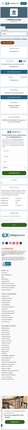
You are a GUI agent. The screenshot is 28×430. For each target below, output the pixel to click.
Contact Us (4, 272)
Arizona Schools (5, 332)
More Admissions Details (14, 71)
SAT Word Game (6, 315)
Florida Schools (5, 345)
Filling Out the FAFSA (7, 366)
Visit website (18, 198)
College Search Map (6, 298)
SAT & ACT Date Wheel (7, 317)
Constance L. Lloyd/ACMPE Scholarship (12, 216)
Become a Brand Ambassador (9, 285)
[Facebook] (3, 244)
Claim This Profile (7, 42)
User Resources (5, 321)
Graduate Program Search (8, 311)
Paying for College (6, 368)
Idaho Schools (5, 351)
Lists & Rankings (6, 304)
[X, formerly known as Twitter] (6, 244)
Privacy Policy (10, 252)
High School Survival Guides (8, 374)
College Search (5, 296)
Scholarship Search (6, 300)
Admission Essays (6, 360)
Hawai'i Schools (5, 349)
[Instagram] (10, 244)
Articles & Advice (6, 302)
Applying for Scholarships (8, 364)
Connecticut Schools (7, 340)
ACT (24, 61)
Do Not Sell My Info (12, 253)
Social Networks (6, 281)
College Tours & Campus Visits (9, 362)
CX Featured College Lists (8, 306)
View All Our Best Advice (8, 379)
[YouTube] (17, 244)
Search (14, 225)
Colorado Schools (6, 338)
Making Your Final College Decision (10, 370)
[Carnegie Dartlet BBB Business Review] (6, 266)
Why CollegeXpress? (7, 274)
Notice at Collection (18, 252)
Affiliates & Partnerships (8, 283)
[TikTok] (20, 244)
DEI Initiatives (5, 279)
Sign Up (23, 3)
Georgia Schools (6, 347)
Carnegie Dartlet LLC (13, 251)
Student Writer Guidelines (8, 287)
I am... (5, 165)
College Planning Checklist (8, 313)
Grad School (5, 309)
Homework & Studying (7, 372)
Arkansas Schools (6, 334)
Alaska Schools (5, 330)
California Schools (6, 336)
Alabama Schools (6, 328)
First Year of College (7, 377)
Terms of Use (16, 145)
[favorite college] (1, 27)
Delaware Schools (6, 343)
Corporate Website (6, 289)
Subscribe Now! (14, 173)
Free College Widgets (7, 319)
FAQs (3, 277)
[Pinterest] (13, 244)
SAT (20, 61)
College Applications (7, 357)
